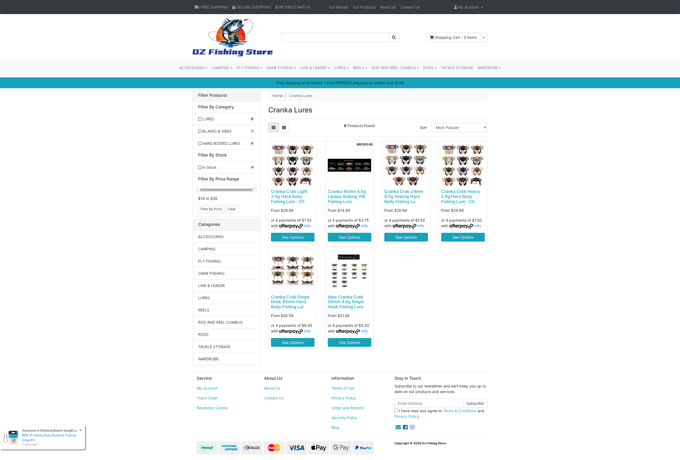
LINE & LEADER (211, 285)
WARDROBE (208, 359)
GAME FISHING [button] (279, 67)
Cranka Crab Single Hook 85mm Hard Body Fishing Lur (290, 302)
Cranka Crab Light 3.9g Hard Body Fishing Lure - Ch (289, 196)
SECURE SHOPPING (253, 7)
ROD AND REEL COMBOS (220, 322)
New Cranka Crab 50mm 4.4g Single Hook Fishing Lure (346, 302)
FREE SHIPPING (213, 7)
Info (307, 225)
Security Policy (344, 417)
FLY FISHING (209, 261)
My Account (207, 388)
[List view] (284, 127)
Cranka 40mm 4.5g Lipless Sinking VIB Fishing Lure (347, 196)
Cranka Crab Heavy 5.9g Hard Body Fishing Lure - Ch (460, 196)
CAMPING (206, 249)
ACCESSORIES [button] (192, 67)
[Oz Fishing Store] (233, 37)
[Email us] (398, 427)
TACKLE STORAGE (457, 67)
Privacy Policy (344, 398)
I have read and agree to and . (439, 413)
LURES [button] (340, 67)
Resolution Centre (212, 408)
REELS (203, 310)
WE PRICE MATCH (294, 7)
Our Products (364, 7)
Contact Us (410, 7)
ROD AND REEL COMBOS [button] (394, 67)
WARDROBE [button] (487, 67)
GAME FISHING (211, 273)
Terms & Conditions (460, 410)
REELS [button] (358, 67)
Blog (335, 427)
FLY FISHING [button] (248, 67)
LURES (204, 298)
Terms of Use (343, 388)
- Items (456, 37)
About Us (388, 7)
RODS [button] (428, 67)
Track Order (207, 398)
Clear (232, 209)
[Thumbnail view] (273, 127)
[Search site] (394, 37)
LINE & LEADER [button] (313, 67)
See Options (292, 237)
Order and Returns (348, 408)
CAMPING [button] (220, 67)
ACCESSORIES (211, 236)
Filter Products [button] (212, 95)
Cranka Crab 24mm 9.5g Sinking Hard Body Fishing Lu (403, 196)
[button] (468, 7)
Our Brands (338, 7)
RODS (203, 334)
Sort (423, 127)
